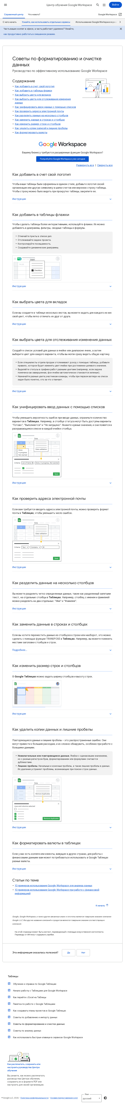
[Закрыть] (121, 29)
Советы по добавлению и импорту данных (35, 1017)
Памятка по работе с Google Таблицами (34, 1004)
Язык (87, 1094)
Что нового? (34, 14)
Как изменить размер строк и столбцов (38, 124)
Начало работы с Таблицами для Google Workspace (40, 990)
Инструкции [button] (19, 199)
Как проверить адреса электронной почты (39, 111)
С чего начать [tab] (9, 22)
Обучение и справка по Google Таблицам (34, 984)
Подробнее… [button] (19, 650)
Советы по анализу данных (27, 1030)
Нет (83, 952)
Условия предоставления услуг (64, 1098)
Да (68, 952)
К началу (100, 905)
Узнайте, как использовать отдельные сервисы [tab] (46, 22)
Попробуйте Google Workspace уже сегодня (62, 159)
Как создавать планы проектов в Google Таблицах (39, 1010)
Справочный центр (13, 14)
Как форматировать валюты (31, 132)
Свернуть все (105, 165)
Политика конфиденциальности (34, 1098)
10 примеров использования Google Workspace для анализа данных (53, 885)
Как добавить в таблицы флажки (33, 90)
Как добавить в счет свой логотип (35, 86)
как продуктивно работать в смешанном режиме (29, 34)
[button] (5, 4)
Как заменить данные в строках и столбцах (40, 119)
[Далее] (118, 22)
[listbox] (92, 1098)
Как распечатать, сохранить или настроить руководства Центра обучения (23, 1067)
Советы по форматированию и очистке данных (39, 1024)
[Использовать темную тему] (105, 1098)
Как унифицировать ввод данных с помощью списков (45, 107)
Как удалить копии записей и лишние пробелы (41, 128)
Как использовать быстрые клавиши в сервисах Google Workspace (48, 1037)
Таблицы (13, 976)
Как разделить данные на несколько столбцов (41, 115)
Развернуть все (85, 165)
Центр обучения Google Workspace (69, 5)
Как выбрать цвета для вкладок (33, 94)
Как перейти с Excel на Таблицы (29, 997)
